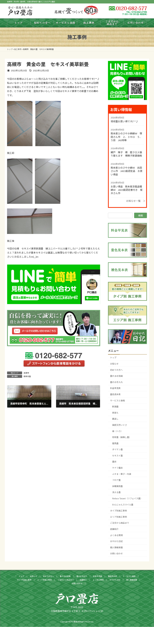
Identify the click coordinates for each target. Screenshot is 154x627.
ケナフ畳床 (117, 468)
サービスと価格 (117, 400)
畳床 (114, 461)
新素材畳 (27, 376)
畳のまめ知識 (116, 376)
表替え (115, 412)
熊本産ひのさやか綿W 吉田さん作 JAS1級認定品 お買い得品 (126, 171)
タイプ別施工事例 (118, 510)
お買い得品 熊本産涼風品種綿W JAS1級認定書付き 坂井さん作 (126, 190)
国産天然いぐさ (119, 425)
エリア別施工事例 (118, 517)
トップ (113, 357)
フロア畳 (116, 480)
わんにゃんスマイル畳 (122, 504)
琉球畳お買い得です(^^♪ (124, 121)
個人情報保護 (116, 547)
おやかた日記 (116, 541)
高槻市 (26, 373)
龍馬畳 (115, 443)
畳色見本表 (115, 394)
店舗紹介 (114, 529)
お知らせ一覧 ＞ (135, 200)
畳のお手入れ (116, 382)
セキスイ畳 (117, 455)
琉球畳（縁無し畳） (121, 437)
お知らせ (114, 363)
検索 (140, 215)
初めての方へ (116, 370)
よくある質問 (116, 535)
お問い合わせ (116, 553)
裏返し (115, 418)
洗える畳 (116, 492)
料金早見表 (115, 388)
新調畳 (115, 406)
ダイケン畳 (117, 449)
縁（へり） (117, 431)
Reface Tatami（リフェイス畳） (127, 498)
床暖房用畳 (117, 486)
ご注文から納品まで (119, 523)
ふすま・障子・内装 (121, 474)
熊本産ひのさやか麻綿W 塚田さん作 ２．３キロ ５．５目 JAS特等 (126, 137)
